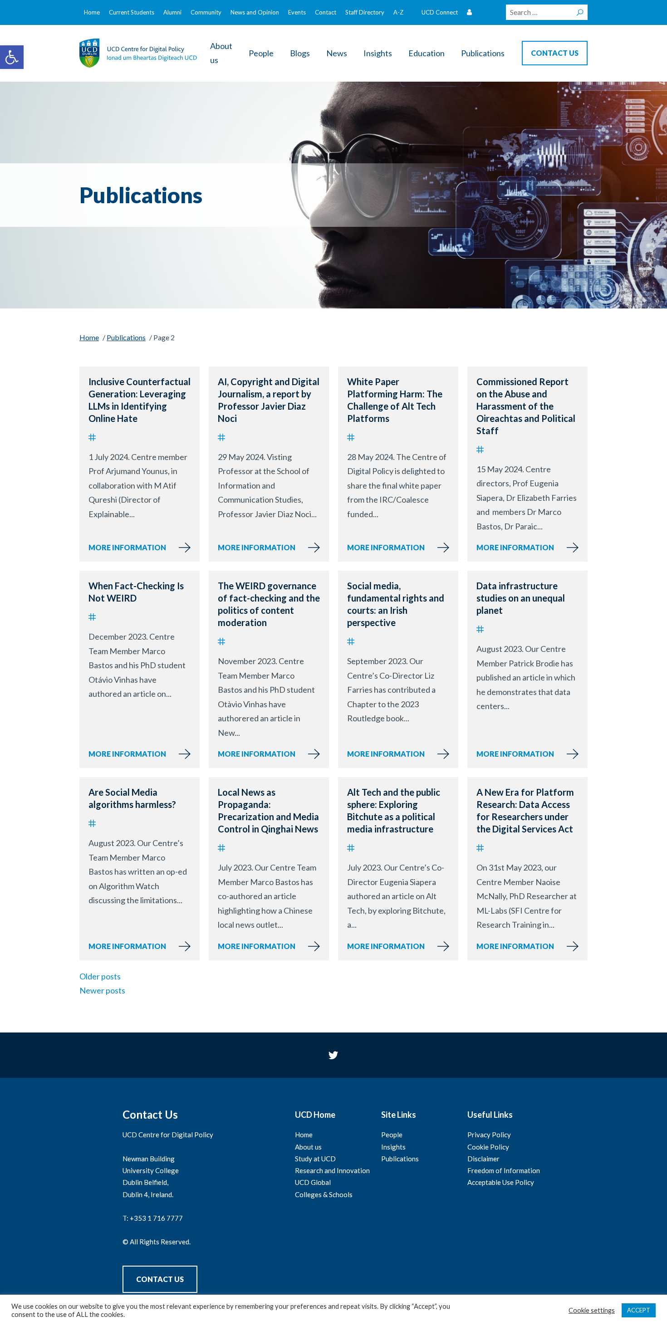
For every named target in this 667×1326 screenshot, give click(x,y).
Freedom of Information (503, 1170)
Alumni (172, 12)
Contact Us (160, 1279)
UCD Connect (440, 12)
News (336, 53)
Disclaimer (483, 1159)
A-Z (398, 12)
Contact (325, 12)
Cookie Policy (488, 1147)
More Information (127, 547)
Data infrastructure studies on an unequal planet (520, 598)
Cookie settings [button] (592, 1310)
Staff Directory (364, 12)
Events (297, 12)
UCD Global (313, 1182)
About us (221, 53)
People (261, 53)
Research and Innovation (332, 1170)
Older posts (100, 976)
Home (92, 12)
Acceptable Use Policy (500, 1182)
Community (206, 12)
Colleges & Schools (324, 1194)
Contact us (555, 53)
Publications (483, 53)
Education (426, 53)
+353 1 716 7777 (156, 1218)
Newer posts (102, 990)
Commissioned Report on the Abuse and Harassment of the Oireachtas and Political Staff (525, 406)
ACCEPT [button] (638, 1310)
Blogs (300, 53)
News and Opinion (255, 12)
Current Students (131, 12)
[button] (12, 57)
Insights (377, 53)
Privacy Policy (489, 1134)
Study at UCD (315, 1159)
